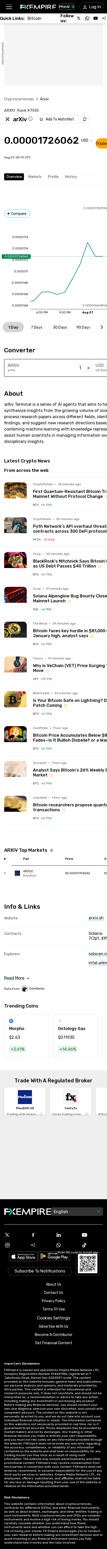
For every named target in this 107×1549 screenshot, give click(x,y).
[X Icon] (15, 1235)
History (71, 177)
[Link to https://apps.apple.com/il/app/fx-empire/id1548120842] (23, 1256)
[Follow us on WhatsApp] (87, 18)
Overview (14, 177)
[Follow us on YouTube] (95, 18)
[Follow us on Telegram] (104, 18)
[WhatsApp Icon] (66, 1245)
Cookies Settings (53, 1318)
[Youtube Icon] (92, 1235)
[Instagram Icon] (15, 1245)
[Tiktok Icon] (92, 1245)
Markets (35, 177)
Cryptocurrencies (19, 99)
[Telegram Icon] (40, 1245)
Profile (53, 177)
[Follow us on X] (79, 18)
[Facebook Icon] (40, 1235)
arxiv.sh (96, 917)
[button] (8, 6)
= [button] (88, 368)
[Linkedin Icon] (66, 1235)
